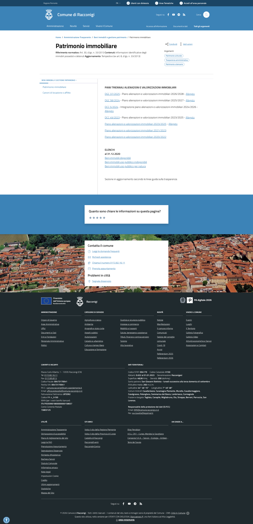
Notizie (160, 320)
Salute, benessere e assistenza (133, 332)
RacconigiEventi (92, 442)
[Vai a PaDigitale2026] (196, 300)
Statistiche (46, 488)
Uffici (43, 328)
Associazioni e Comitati (196, 345)
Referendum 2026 (165, 357)
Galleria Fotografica (194, 332)
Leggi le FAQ (46, 442)
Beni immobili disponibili (118, 158)
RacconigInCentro (92, 446)
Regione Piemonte (50, 3)
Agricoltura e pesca (93, 320)
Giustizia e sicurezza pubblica (132, 320)
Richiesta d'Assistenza (50, 454)
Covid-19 (161, 345)
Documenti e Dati (48, 332)
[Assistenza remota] (188, 513)
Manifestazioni (163, 324)
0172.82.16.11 (50, 375)
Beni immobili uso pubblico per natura (125, 166)
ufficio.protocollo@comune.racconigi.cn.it (64, 391)
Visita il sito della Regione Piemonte (100, 429)
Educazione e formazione (95, 349)
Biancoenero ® (136, 516)
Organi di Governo (49, 320)
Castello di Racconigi (94, 438)
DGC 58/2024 (112, 100)
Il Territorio (190, 328)
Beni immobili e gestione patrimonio (110, 37)
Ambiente (89, 324)
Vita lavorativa (126, 345)
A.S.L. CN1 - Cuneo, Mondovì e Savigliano (146, 433)
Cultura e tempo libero (94, 345)
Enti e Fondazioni (48, 336)
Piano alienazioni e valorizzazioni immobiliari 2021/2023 (135, 130)
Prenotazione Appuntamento (54, 446)
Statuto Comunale (49, 463)
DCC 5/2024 (111, 107)
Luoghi (189, 324)
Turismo (123, 341)
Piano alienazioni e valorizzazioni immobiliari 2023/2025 (135, 124)
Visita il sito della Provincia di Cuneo (100, 433)
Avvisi (159, 349)
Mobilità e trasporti (128, 328)
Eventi (189, 320)
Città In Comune (178, 513)
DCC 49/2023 (112, 117)
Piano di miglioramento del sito (54, 438)
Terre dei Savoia (134, 442)
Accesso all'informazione (156, 26)
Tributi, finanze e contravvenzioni (134, 336)
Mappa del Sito (47, 492)
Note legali (46, 471)
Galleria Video (192, 336)
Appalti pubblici (91, 332)
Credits (44, 480)
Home (58, 37)
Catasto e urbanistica (94, 341)
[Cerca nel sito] (206, 14)
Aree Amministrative (50, 324)
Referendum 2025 (165, 353)
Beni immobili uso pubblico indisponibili (126, 162)
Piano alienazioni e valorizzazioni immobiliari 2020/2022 (135, 137)
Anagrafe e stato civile (94, 328)
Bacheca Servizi (48, 459)
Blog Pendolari (134, 429)
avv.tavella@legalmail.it (142, 413)
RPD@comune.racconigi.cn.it (146, 410)
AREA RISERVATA (126, 519)
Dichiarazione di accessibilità (53, 433)
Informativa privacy (49, 467)
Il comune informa (165, 328)
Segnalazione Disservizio (51, 450)
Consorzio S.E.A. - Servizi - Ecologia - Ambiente (148, 438)
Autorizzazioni (91, 336)
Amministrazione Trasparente (77, 37)
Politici (44, 345)
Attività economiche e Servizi (198, 341)
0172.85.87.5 (51, 378)
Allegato (190, 94)
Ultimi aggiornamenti (50, 484)
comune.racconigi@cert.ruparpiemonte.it (64, 387)
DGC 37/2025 (112, 94)
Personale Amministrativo (52, 341)
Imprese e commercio (129, 324)
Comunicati (162, 332)
